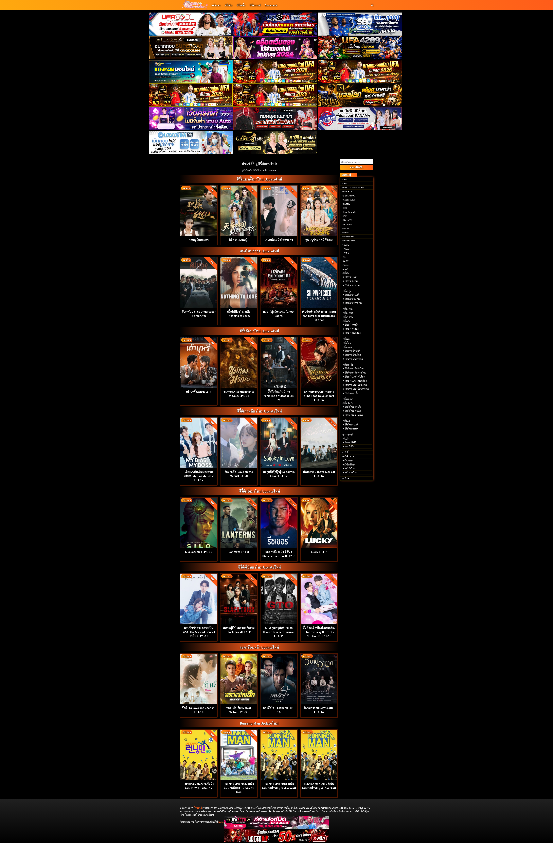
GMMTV (346, 204)
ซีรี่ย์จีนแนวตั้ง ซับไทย (354, 368)
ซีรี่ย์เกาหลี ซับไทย (353, 354)
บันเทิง (346, 438)
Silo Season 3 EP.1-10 (198, 551)
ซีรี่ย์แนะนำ (348, 399)
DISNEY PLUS (349, 195)
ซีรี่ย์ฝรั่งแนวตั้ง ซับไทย (355, 376)
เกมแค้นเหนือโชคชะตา (279, 239)
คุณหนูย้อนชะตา (199, 239)
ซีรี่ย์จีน (228, 5)
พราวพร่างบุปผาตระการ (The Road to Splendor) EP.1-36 (319, 396)
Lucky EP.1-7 (319, 551)
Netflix (346, 228)
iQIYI (345, 216)
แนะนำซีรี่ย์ (350, 446)
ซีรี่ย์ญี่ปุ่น (347, 291)
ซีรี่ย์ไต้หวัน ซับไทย (353, 410)
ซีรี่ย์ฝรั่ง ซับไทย (352, 329)
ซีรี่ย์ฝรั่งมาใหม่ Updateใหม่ (259, 491)
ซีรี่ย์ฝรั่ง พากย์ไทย (353, 333)
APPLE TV (347, 191)
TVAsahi (347, 248)
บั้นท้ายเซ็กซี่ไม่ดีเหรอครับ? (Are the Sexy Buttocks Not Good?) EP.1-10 (319, 632)
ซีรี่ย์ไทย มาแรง (351, 428)
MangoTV (347, 220)
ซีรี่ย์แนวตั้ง (348, 365)
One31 (346, 232)
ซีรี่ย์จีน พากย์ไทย (352, 285)
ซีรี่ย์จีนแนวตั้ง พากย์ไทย (355, 372)
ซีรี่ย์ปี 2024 (348, 309)
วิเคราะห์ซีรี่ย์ (350, 442)
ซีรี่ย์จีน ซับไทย (351, 281)
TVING (346, 252)
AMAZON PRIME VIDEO (353, 187)
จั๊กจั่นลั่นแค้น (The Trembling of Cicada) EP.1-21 (279, 396)
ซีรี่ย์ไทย (346, 421)
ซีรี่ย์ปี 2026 (348, 317)
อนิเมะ (346, 478)
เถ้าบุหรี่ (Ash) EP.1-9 (198, 391)
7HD (345, 183)
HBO (345, 208)
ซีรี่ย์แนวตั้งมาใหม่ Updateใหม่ (259, 179)
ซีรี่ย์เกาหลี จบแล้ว (352, 350)
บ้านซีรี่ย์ (198, 807)
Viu (344, 257)
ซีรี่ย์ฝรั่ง (240, 5)
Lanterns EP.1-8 (239, 551)
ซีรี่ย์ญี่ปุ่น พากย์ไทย (353, 303)
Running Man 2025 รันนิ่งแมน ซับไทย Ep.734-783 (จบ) (239, 788)
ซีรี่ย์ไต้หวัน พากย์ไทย (354, 415)
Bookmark (271, 5)
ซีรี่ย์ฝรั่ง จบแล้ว (351, 324)
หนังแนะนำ (348, 460)
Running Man (349, 240)
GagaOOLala (349, 199)
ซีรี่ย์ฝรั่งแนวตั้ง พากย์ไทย (356, 381)
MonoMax (347, 224)
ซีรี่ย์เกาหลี (255, 5)
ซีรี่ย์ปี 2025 (348, 313)
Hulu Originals (349, 212)
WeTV (346, 261)
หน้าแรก (215, 5)
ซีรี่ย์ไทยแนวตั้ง (351, 393)
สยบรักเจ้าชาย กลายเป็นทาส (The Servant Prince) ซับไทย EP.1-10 (199, 632)
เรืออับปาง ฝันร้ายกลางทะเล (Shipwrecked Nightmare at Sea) (319, 316)
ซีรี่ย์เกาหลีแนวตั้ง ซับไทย (356, 385)
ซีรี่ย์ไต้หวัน (348, 403)
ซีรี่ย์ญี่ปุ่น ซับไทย (352, 299)
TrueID (346, 244)
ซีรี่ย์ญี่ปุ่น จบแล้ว (352, 294)
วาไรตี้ (346, 452)
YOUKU (346, 265)
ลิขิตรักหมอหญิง (239, 239)
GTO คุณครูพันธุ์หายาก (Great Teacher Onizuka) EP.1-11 (279, 632)
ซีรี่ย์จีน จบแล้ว (351, 277)
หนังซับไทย (350, 468)
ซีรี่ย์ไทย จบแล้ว (351, 424)
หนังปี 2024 (348, 456)
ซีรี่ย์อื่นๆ (347, 343)
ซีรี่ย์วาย (346, 339)
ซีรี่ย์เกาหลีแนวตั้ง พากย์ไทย (357, 389)
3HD (345, 179)
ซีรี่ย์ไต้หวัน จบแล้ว (353, 406)
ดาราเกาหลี (348, 434)
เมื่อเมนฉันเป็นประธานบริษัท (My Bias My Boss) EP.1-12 (199, 476)
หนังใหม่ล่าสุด (349, 464)
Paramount (348, 236)
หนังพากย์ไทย (351, 472)
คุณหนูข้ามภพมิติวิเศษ (319, 239)
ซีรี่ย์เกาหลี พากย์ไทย (354, 359)
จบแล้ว (346, 269)
